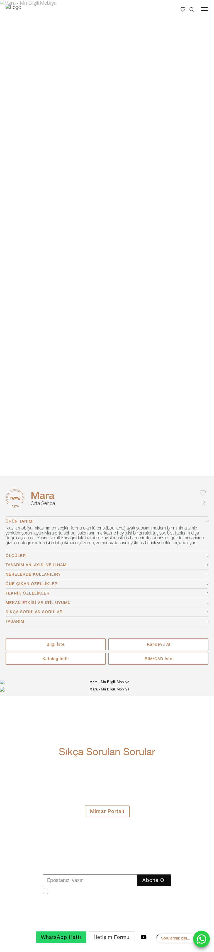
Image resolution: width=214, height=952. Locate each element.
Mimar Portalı (107, 811)
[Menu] (204, 9)
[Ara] (191, 9)
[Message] (201, 939)
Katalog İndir (55, 658)
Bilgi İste (56, 644)
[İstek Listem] (182, 9)
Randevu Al (158, 644)
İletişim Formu (112, 937)
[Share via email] (202, 503)
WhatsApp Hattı (61, 937)
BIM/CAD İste (158, 658)
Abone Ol (154, 880)
